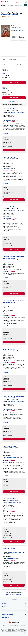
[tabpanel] (13, 63)
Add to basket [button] (14, 82)
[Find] (25, 5)
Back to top (14, 599)
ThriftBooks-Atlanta (10, 360)
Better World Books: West (12, 508)
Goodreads (17, 16)
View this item (5, 73)
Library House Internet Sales (12, 457)
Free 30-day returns (14, 101)
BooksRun (8, 120)
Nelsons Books (9, 558)
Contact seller (5, 133)
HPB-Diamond (9, 218)
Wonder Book (9, 269)
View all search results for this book (14, 594)
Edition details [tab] (12, 59)
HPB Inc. (8, 168)
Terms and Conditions (22, 626)
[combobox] (16, 5)
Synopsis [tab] (4, 59)
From (14, 38)
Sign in (21, 2)
